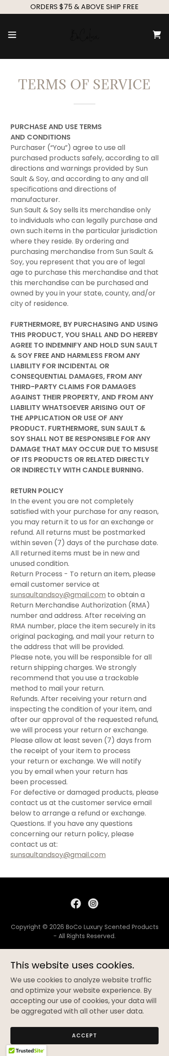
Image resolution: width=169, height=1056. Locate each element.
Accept (84, 1035)
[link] (84, 34)
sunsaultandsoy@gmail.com (58, 595)
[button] (15, 34)
